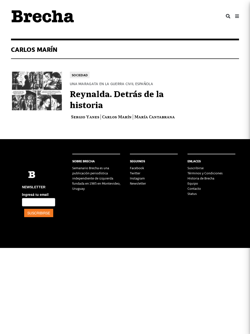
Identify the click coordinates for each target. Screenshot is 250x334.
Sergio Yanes (85, 116)
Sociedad (80, 75)
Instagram (137, 178)
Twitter (135, 173)
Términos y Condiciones (205, 173)
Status (192, 193)
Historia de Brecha (201, 178)
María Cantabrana (154, 116)
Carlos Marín (117, 116)
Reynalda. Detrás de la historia (117, 99)
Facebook (137, 168)
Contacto (194, 188)
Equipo (193, 183)
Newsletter (138, 183)
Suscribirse (196, 168)
